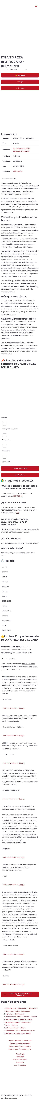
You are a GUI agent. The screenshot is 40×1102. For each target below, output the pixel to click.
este (17, 513)
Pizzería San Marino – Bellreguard (18, 1011)
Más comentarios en (13, 708)
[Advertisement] (20, 33)
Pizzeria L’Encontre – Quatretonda (18, 1022)
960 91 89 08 (17, 496)
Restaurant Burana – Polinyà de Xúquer (20, 1031)
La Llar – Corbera (12, 1025)
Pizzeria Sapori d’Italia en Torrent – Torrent (21, 1017)
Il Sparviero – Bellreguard (15, 1014)
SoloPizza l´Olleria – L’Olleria (16, 1028)
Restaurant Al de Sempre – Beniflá (18, 1033)
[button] (31, 6)
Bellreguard (21, 70)
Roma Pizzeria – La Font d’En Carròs (19, 1020)
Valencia (30, 70)
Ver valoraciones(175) (9, 179)
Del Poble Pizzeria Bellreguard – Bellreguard (21, 1008)
